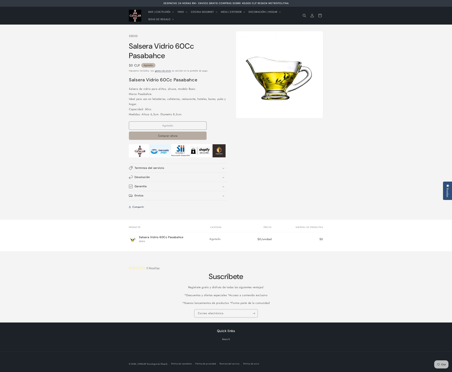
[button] (161, 12)
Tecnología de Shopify (157, 363)
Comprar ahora (167, 136)
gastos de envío (163, 70)
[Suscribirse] (254, 313)
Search (226, 339)
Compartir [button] (138, 207)
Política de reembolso (181, 363)
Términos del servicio (229, 363)
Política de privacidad (205, 363)
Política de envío (251, 363)
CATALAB (142, 363)
